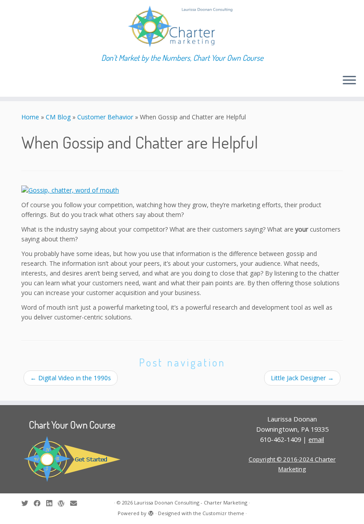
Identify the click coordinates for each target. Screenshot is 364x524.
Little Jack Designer (302, 378)
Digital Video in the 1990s (70, 378)
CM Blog (58, 117)
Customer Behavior (105, 117)
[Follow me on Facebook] (40, 503)
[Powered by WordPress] (151, 511)
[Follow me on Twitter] (27, 503)
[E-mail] (76, 503)
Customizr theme (223, 513)
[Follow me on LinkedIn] (52, 503)
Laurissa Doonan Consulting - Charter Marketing (190, 502)
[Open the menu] (349, 80)
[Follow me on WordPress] (64, 503)
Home (30, 117)
